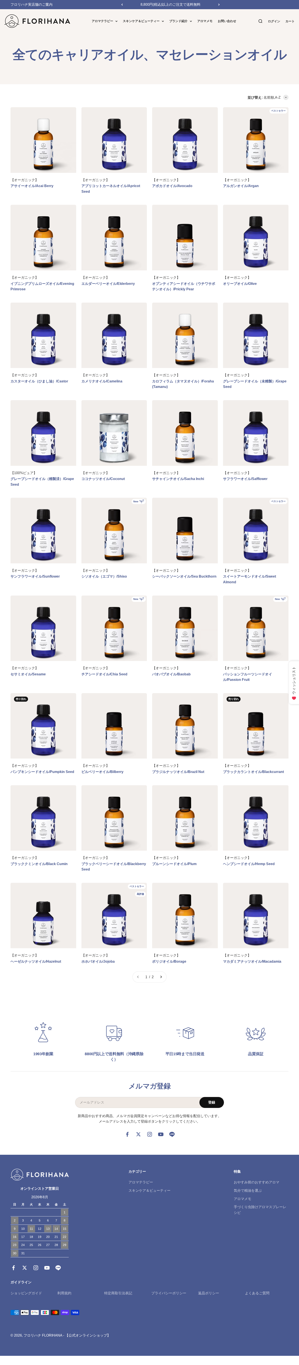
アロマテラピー (102, 21)
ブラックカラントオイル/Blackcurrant (253, 772)
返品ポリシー (208, 1293)
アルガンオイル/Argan (241, 186)
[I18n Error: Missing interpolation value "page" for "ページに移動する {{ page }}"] (160, 977)
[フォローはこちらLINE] (172, 1134)
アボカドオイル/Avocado (172, 186)
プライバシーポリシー (168, 1293)
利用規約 (64, 1293)
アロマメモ (205, 21)
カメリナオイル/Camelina (101, 381)
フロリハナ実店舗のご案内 (32, 4)
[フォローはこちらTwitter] (138, 1134)
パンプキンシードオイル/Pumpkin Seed (42, 772)
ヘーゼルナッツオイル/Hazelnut (36, 961)
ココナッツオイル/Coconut (103, 479)
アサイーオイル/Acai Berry (32, 186)
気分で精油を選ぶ (248, 1190)
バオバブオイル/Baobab (171, 674)
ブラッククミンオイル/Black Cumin (39, 864)
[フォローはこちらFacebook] (127, 1134)
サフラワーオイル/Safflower (245, 479)
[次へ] (219, 4)
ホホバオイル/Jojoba (98, 961)
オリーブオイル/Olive (240, 284)
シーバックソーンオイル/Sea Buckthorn (184, 576)
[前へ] (122, 4)
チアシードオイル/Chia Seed (104, 674)
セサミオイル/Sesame (28, 674)
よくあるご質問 (257, 1293)
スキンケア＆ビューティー (141, 21)
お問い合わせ (227, 21)
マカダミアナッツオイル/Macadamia (252, 961)
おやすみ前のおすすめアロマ (256, 1182)
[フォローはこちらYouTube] (161, 1134)
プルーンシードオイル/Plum (174, 864)
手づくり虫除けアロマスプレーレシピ (260, 1209)
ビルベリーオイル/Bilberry (102, 772)
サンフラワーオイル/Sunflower (35, 576)
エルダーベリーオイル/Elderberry (108, 284)
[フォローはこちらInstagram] (150, 1134)
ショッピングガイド (26, 1293)
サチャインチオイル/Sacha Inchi (178, 479)
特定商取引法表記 (118, 1293)
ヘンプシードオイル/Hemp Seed (249, 864)
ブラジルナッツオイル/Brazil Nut (178, 772)
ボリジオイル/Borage (169, 961)
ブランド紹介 (178, 21)
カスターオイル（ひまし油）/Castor (39, 381)
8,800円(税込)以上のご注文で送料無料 (171, 4)
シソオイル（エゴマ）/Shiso (104, 576)
